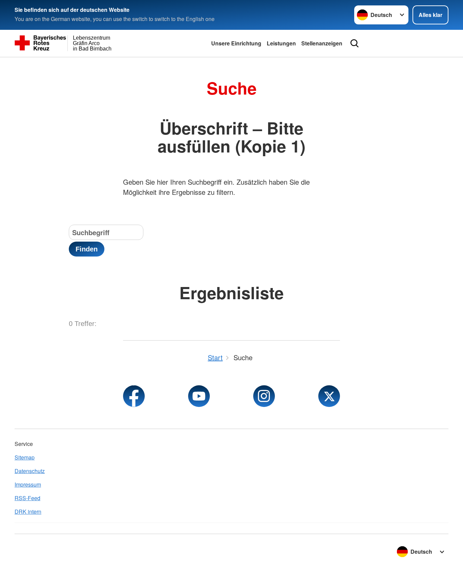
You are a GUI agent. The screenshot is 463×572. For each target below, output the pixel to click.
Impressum (28, 484)
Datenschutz (30, 471)
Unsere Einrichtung (236, 43)
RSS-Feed (27, 498)
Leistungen (281, 43)
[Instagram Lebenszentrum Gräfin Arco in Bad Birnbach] (264, 396)
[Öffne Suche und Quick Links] (354, 43)
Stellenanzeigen (321, 43)
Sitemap (25, 457)
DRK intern (28, 511)
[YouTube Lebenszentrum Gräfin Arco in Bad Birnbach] (199, 396)
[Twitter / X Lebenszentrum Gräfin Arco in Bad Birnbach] (329, 396)
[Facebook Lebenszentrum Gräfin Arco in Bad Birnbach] (134, 396)
